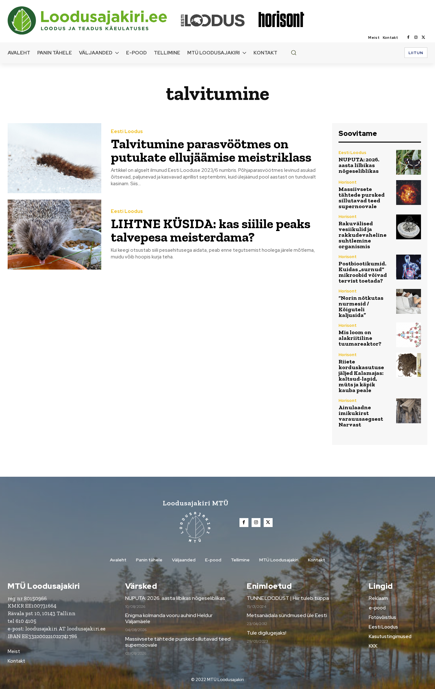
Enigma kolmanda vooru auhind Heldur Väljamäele (168, 618)
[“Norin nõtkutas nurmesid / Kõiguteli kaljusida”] (408, 301)
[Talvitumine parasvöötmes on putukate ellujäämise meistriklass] (54, 158)
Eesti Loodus (127, 131)
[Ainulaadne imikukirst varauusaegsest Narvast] (408, 410)
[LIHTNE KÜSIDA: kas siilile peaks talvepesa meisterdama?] (54, 235)
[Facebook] (408, 37)
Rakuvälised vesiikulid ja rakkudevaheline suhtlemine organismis (363, 235)
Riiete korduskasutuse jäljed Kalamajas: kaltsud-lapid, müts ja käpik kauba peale (361, 376)
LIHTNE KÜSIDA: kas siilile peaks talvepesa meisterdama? (210, 230)
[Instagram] (416, 37)
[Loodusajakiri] (94, 20)
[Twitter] (423, 37)
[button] (293, 52)
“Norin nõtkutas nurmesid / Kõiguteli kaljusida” (361, 306)
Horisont (348, 182)
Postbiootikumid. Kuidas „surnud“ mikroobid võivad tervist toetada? (363, 272)
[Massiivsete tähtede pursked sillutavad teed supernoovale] (408, 192)
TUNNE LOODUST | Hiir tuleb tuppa (288, 598)
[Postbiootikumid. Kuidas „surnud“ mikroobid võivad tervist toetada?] (408, 267)
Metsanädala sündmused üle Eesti (287, 615)
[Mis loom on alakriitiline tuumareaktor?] (408, 334)
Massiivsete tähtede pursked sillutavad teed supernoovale (362, 198)
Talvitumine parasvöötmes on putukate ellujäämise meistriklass (211, 150)
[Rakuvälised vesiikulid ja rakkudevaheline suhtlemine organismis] (408, 226)
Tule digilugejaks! (266, 632)
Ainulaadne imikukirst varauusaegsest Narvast (361, 416)
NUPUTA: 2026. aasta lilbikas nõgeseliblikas (359, 165)
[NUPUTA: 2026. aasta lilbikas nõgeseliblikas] (408, 162)
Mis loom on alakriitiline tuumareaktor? (360, 338)
